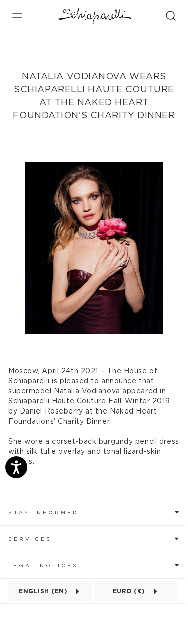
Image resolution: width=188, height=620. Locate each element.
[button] (94, 512)
